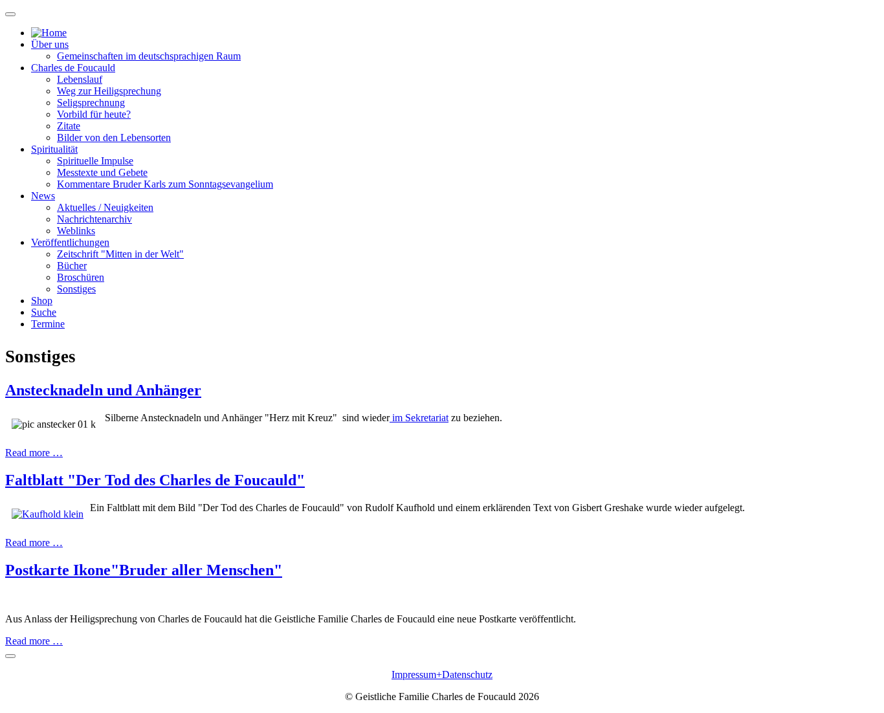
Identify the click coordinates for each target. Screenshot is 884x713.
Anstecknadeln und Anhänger (103, 390)
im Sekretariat (419, 417)
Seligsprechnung (91, 102)
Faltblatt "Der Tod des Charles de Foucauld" (155, 480)
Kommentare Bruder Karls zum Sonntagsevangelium (165, 184)
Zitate (68, 125)
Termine (48, 323)
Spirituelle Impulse (95, 160)
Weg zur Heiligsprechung (109, 90)
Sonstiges (76, 288)
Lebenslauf (79, 79)
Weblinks (76, 230)
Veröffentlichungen (70, 242)
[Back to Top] (10, 656)
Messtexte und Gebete (102, 172)
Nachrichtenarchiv (94, 219)
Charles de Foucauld (73, 67)
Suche (43, 312)
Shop (41, 300)
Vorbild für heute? (94, 114)
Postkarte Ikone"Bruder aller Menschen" (143, 570)
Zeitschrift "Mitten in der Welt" (120, 253)
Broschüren (80, 277)
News (43, 195)
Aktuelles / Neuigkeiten (105, 207)
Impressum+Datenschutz (442, 674)
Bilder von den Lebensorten (114, 137)
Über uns (50, 44)
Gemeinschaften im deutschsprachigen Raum (149, 55)
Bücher (72, 265)
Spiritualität (54, 149)
